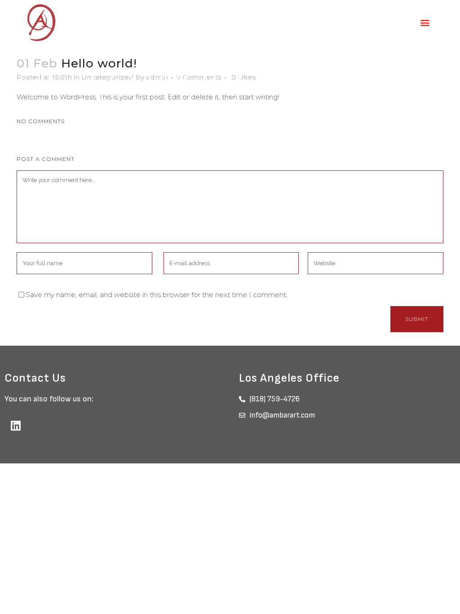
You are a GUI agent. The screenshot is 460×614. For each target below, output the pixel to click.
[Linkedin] (15, 425)
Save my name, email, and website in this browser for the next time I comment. (157, 294)
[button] (425, 22)
